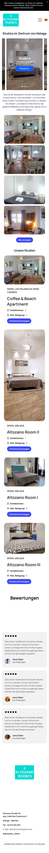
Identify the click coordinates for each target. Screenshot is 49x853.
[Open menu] (40, 20)
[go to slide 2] (24, 86)
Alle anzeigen (24, 240)
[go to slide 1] (22, 86)
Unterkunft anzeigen (19, 321)
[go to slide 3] (26, 86)
